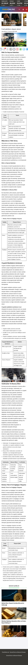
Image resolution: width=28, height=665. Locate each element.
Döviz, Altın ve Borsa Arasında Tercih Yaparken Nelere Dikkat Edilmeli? (11, 24)
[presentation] (3, 19)
